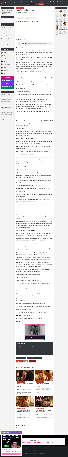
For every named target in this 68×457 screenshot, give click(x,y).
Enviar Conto (59, 1)
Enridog (5, 58)
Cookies (40, 448)
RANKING (7, 83)
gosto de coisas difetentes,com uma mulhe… (7, 45)
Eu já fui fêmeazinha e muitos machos (6, 28)
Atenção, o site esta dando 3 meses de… (7, 39)
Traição (40, 357)
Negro (36, 357)
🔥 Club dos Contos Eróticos (10, 3)
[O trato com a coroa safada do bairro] (44, 375)
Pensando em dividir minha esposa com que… (7, 36)
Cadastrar (41, 4)
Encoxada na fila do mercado (7, 10)
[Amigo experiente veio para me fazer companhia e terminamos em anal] (25, 375)
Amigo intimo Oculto (7, 64)
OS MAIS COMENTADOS (7, 80)
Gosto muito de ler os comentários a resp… (7, 42)
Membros (23, 4)
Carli (4, 55)
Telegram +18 (62, 448)
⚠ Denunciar (32, 361)
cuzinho (47, 259)
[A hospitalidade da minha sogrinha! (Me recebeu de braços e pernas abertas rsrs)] (25, 401)
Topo (26, 361)
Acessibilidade (50, 448)
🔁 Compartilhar (31, 18)
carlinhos (5, 61)
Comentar (20, 361)
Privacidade (34, 448)
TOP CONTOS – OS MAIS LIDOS (7, 87)
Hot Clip (26, 1)
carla (4, 73)
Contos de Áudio (44, 1)
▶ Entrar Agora (11, 453)
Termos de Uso (28, 448)
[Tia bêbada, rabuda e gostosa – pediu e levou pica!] (44, 401)
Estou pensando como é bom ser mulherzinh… (7, 33)
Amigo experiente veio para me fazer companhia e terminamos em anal (25, 385)
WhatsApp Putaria (29, 450)
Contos (22, 1)
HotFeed (31, 1)
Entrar (36, 4)
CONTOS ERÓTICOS (34, 442)
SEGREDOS (7, 77)
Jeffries (5, 67)
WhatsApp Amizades (38, 450)
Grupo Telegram (47, 442)
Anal (25, 357)
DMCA (44, 448)
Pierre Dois (6, 70)
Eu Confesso (37, 1)
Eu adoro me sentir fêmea (5, 30)
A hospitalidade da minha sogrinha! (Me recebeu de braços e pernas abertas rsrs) (24, 411)
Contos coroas (35, 346)
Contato (56, 448)
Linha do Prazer (52, 1)
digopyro (5, 52)
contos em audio (30, 357)
